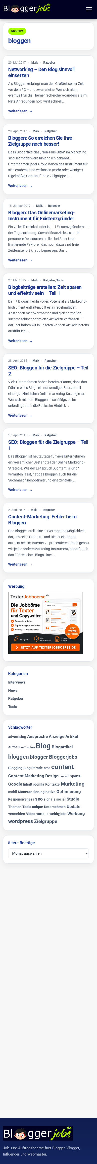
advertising (17, 737)
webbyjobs (57, 814)
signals (49, 799)
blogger (39, 757)
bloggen (18, 756)
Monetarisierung (31, 792)
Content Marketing (26, 775)
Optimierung (68, 791)
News (13, 690)
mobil (12, 792)
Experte (74, 776)
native (50, 792)
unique (37, 807)
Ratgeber (49, 62)
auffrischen (28, 747)
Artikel (71, 736)
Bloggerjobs (63, 757)
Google (15, 784)
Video (30, 814)
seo (39, 799)
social (61, 799)
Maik (34, 62)
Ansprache (37, 736)
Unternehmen (55, 807)
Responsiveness (21, 799)
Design (52, 775)
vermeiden (16, 814)
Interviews (17, 682)
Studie (73, 799)
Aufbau (14, 747)
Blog (43, 746)
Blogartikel (62, 746)
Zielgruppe (45, 821)
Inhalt (27, 784)
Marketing (73, 784)
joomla (38, 784)
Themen (14, 807)
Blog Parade (33, 768)
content (62, 767)
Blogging (15, 768)
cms (47, 768)
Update (73, 806)
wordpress (20, 821)
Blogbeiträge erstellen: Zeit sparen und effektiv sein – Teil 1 (45, 290)
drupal (63, 776)
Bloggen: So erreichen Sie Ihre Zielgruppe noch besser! (40, 141)
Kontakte (52, 784)
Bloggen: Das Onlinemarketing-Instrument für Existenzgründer (41, 216)
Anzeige (56, 736)
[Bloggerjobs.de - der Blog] (27, 8)
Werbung (76, 813)
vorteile (42, 814)
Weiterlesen (20, 111)
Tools (60, 280)
